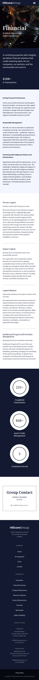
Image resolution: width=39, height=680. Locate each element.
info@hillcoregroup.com (19, 640)
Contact (19, 567)
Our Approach (19, 557)
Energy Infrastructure (19, 590)
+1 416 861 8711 (19, 642)
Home (19, 552)
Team (19, 562)
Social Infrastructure (19, 600)
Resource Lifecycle (19, 595)
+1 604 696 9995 (19, 662)
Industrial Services (19, 585)
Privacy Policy (20, 673)
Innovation (19, 580)
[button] (34, 3)
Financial (19, 605)
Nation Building (19, 615)
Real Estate (19, 610)
